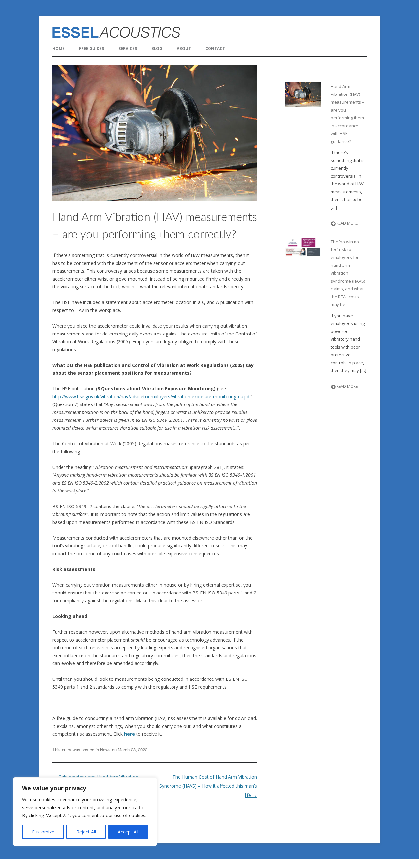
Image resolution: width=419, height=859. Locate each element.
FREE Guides (91, 48)
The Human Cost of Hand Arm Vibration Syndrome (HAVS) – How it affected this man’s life (208, 786)
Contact (215, 48)
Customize (43, 832)
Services (127, 48)
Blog (156, 48)
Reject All (86, 832)
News (105, 750)
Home (58, 48)
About (184, 48)
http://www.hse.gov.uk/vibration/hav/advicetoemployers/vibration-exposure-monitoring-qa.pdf (151, 396)
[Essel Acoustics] (159, 33)
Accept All (128, 832)
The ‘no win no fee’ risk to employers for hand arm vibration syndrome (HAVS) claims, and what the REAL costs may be (348, 273)
